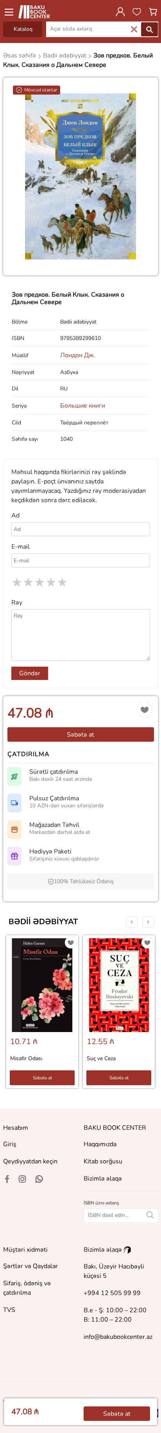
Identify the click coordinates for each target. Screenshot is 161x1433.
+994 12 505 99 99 (112, 1293)
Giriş (9, 1144)
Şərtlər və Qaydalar (30, 1266)
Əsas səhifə (20, 55)
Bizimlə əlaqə (103, 1178)
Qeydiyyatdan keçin (30, 1161)
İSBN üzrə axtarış (101, 1203)
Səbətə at (80, 734)
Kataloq (23, 29)
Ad (15, 515)
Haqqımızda (100, 1144)
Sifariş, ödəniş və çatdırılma (27, 1288)
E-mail (20, 546)
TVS (9, 1310)
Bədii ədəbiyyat (43, 921)
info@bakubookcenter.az (118, 1337)
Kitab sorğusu (103, 1161)
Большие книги (82, 405)
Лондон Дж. (77, 355)
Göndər (29, 673)
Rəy (16, 602)
